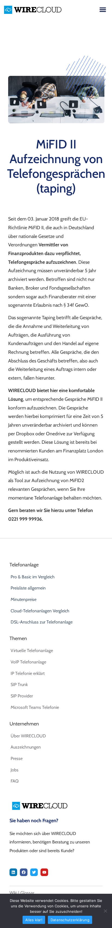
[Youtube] (44, 872)
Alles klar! (33, 920)
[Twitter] (34, 872)
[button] (102, 9)
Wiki (13, 892)
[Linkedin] (13, 872)
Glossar (27, 892)
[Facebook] (23, 872)
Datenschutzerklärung (70, 920)
